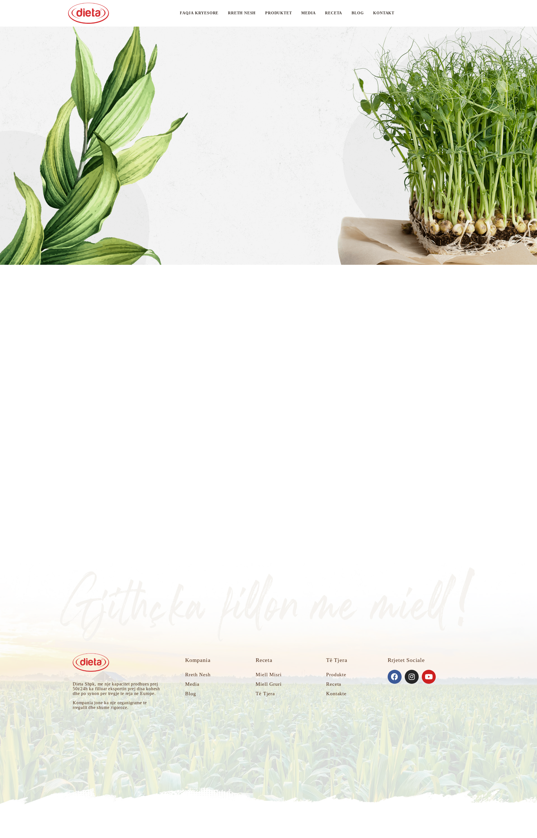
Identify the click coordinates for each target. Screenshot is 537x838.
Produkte (336, 674)
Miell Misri (269, 674)
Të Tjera (265, 693)
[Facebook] (395, 677)
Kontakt (383, 13)
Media (308, 13)
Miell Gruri (269, 684)
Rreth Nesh (242, 13)
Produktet (278, 13)
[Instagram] (412, 677)
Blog (358, 13)
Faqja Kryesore (199, 13)
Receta (333, 13)
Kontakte (336, 693)
